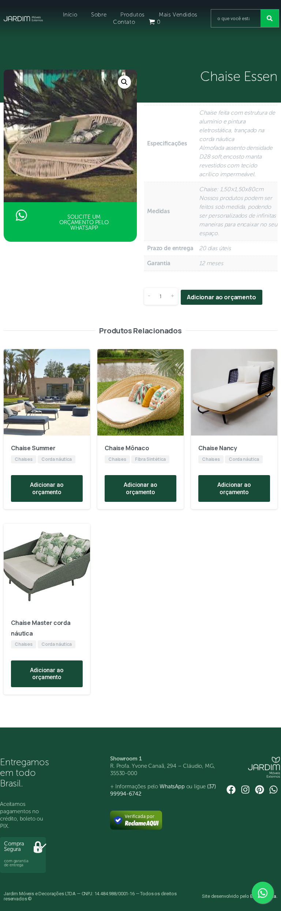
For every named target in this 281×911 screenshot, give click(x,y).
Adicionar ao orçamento (221, 297)
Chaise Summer (33, 448)
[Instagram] (245, 789)
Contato (124, 22)
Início (70, 14)
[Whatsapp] (273, 789)
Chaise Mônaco (127, 448)
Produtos (132, 14)
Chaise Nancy (217, 448)
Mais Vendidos (178, 14)
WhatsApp (172, 786)
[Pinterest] (259, 789)
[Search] (270, 18)
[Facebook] (231, 789)
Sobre (98, 14)
